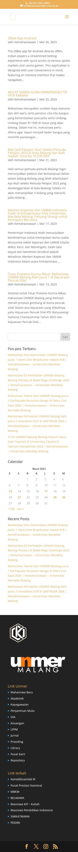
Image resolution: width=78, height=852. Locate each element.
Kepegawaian (20, 704)
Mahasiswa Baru (22, 692)
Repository (18, 760)
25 (55, 497)
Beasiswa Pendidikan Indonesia (32, 810)
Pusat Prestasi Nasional (26, 785)
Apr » (20, 509)
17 (46, 491)
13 (10, 491)
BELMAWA (17, 798)
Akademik (17, 698)
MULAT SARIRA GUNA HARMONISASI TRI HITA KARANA (37, 94)
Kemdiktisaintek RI (23, 779)
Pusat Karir (18, 754)
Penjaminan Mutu (23, 711)
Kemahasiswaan (25, 42)
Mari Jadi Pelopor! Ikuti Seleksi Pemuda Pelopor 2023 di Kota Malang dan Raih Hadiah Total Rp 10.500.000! (37, 152)
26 (63, 497)
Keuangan (17, 723)
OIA (13, 717)
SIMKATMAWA (20, 816)
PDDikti (15, 822)
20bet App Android (22, 38)
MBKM (15, 792)
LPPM (14, 729)
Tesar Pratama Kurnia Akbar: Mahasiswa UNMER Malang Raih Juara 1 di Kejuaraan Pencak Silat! (38, 277)
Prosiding (17, 742)
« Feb (11, 509)
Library (15, 748)
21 (19, 497)
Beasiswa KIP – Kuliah (25, 804)
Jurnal (15, 735)
